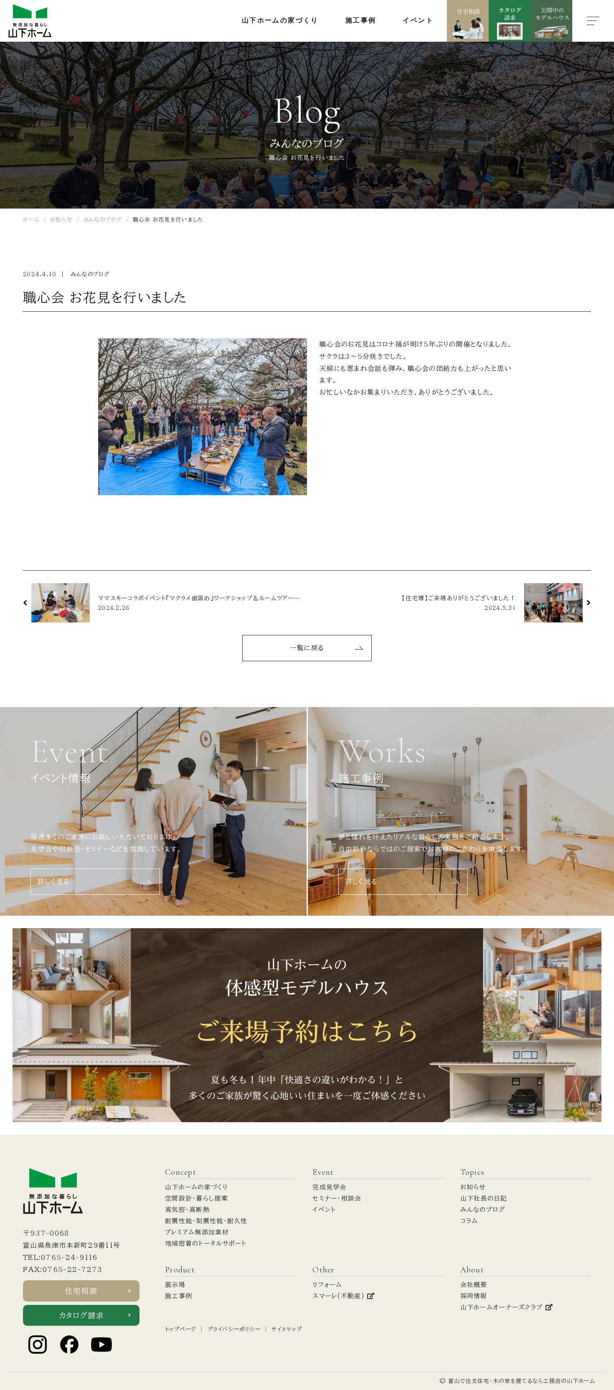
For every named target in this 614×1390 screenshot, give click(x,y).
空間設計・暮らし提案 (196, 1198)
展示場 (175, 1285)
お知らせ (473, 1187)
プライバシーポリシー (234, 1329)
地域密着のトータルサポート (206, 1243)
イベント (324, 1209)
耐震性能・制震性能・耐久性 (206, 1221)
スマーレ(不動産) (339, 1296)
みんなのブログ (90, 274)
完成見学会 (329, 1187)
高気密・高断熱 (187, 1209)
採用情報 (473, 1296)
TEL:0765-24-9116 (60, 1257)
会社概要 (473, 1285)
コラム (469, 1221)
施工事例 (178, 1296)
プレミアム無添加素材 (197, 1232)
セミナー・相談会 (336, 1198)
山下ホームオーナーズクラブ (502, 1307)
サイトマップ (286, 1329)
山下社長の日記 (483, 1198)
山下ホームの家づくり (196, 1187)
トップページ (181, 1329)
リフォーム (327, 1285)
